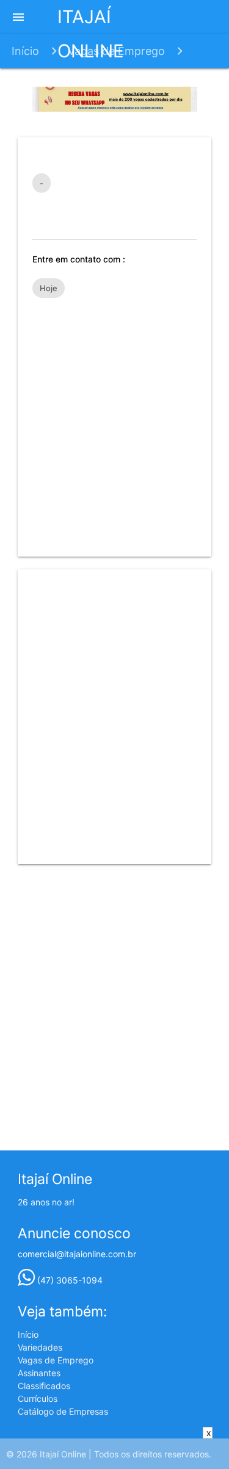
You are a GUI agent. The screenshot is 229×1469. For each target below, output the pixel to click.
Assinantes (39, 1373)
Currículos (37, 1398)
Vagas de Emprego (116, 51)
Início (25, 51)
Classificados (44, 1386)
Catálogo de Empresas (63, 1411)
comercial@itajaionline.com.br (77, 1254)
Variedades (40, 1347)
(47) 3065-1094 (69, 1280)
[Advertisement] (114, 421)
